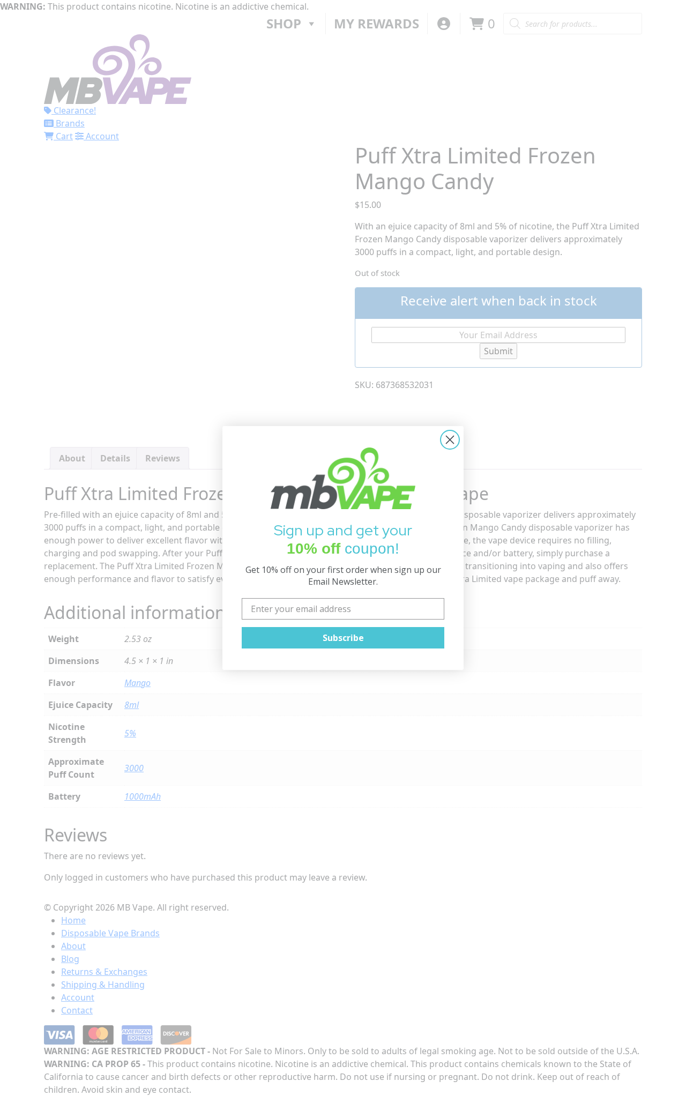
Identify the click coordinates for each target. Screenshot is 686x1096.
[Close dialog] (450, 439)
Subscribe (343, 638)
